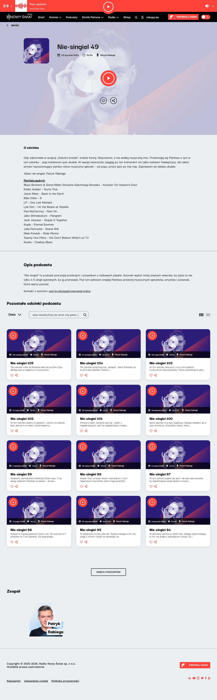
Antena (53, 17)
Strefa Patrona (91, 17)
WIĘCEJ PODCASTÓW (108, 572)
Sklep (127, 17)
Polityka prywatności (65, 681)
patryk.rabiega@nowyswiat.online (70, 291)
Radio (111, 17)
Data (11, 314)
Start (41, 17)
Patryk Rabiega (107, 55)
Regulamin (14, 681)
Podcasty (71, 17)
